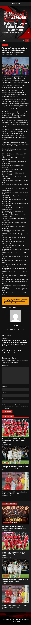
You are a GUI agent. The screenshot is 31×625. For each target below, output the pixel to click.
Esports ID (10, 522)
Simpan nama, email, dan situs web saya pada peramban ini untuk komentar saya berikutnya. (16, 407)
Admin (3, 54)
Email (4, 393)
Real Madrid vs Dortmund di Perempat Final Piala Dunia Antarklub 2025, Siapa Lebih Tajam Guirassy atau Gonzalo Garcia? (14, 342)
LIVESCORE (25, 619)
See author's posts (15, 329)
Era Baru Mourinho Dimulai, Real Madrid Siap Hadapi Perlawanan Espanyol (15, 455)
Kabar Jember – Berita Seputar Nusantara (15, 27)
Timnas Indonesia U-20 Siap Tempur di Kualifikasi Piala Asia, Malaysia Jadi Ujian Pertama (15, 428)
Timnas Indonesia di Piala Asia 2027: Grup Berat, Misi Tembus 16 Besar (15, 481)
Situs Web (5, 399)
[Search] (23, 40)
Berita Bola (4, 45)
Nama (4, 387)
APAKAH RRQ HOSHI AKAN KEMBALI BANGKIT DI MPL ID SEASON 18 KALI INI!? (15, 515)
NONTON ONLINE (27, 40)
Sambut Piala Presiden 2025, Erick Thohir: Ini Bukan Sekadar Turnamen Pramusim (15, 351)
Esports (5, 522)
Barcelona (8, 335)
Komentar (5, 365)
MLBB (15, 522)
